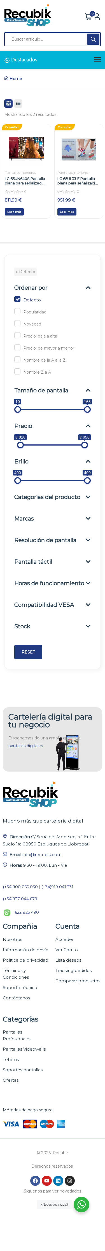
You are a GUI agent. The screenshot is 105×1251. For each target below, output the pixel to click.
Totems (11, 1059)
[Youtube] (47, 1181)
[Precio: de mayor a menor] (17, 347)
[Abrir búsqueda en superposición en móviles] (52, 39)
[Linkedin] (58, 1181)
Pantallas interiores (20, 172)
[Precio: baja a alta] (17, 335)
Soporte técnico (20, 987)
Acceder (64, 939)
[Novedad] (17, 323)
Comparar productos (77, 980)
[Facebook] (35, 1181)
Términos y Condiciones (16, 974)
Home (16, 78)
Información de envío (25, 949)
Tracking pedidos (73, 970)
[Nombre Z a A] (17, 371)
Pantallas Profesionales (17, 1035)
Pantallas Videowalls (24, 1049)
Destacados (24, 59)
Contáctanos (16, 998)
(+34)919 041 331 (57, 886)
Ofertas (10, 1080)
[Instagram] (70, 1181)
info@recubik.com (42, 854)
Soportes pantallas (23, 1069)
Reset (28, 652)
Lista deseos (68, 960)
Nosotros (12, 939)
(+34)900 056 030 (20, 886)
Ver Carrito (66, 949)
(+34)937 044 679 (20, 898)
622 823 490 (27, 912)
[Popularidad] (17, 311)
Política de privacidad (25, 960)
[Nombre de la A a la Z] (17, 359)
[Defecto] (17, 299)
